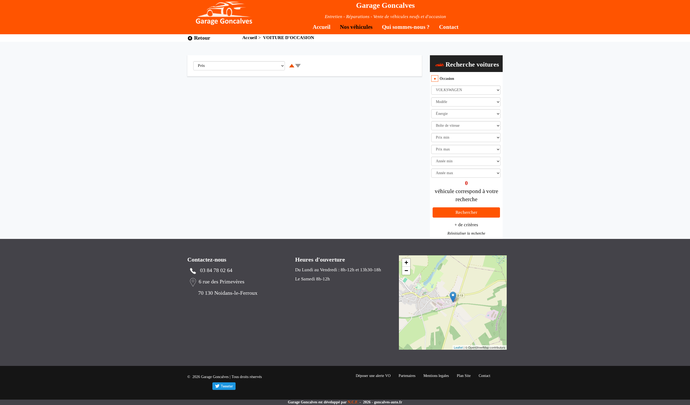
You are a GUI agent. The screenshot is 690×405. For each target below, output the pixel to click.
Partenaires (407, 376)
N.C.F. (354, 402)
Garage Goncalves (385, 5)
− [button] (406, 270)
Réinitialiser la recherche (466, 233)
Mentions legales (436, 376)
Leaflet (458, 347)
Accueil (321, 27)
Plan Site (464, 376)
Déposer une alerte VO (373, 376)
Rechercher (466, 212)
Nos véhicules (356, 27)
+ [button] (406, 262)
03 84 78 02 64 (216, 270)
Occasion (447, 79)
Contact (448, 27)
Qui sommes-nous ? (406, 27)
